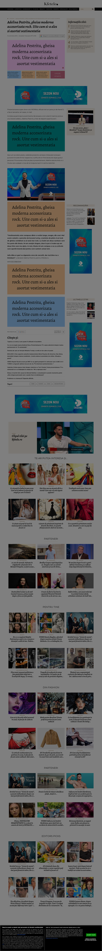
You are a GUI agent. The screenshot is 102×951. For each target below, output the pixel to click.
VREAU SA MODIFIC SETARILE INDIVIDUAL (90, 939)
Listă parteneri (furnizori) (52, 938)
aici (3, 944)
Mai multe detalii (21, 934)
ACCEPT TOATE (91, 934)
